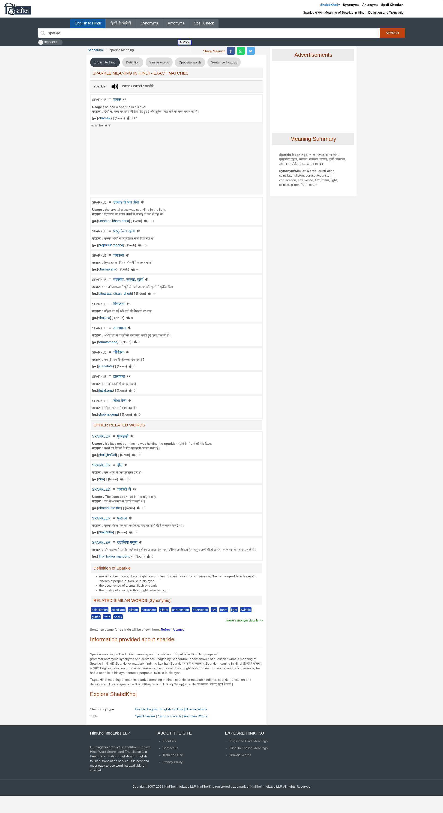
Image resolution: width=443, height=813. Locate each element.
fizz (214, 610)
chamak (104, 118)
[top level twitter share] (251, 51)
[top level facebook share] (231, 51)
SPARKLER (101, 436)
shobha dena (108, 414)
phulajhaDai (107, 455)
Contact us (170, 748)
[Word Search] (42, 33)
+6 (144, 244)
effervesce (200, 610)
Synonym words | (171, 716)
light (234, 610)
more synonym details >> (244, 620)
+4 (137, 269)
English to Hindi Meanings (249, 741)
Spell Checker (392, 4)
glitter (96, 617)
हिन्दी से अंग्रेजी (121, 23)
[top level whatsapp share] (241, 51)
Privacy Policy (172, 762)
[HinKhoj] (17, 8)
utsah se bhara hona (113, 221)
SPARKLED (101, 489)
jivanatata (105, 366)
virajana (104, 318)
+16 (138, 454)
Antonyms (370, 4)
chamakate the (109, 508)
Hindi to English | (147, 709)
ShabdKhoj (329, 4)
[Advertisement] (176, 162)
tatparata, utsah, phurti (115, 293)
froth (107, 617)
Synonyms (351, 4)
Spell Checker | (146, 716)
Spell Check (204, 23)
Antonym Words (195, 716)
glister (164, 610)
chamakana (107, 269)
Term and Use (172, 755)
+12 (126, 478)
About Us (169, 741)
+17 (133, 118)
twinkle (246, 610)
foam (223, 610)
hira (101, 479)
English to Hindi (88, 23)
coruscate (149, 610)
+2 (135, 532)
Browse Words (196, 709)
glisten (133, 610)
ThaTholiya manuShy (114, 556)
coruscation (180, 610)
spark (118, 617)
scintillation (100, 610)
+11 (150, 220)
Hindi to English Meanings (249, 748)
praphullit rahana (110, 245)
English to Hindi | (173, 709)
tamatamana (107, 342)
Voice (186, 42)
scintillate (118, 610)
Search (392, 33)
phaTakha (105, 532)
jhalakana (105, 390)
